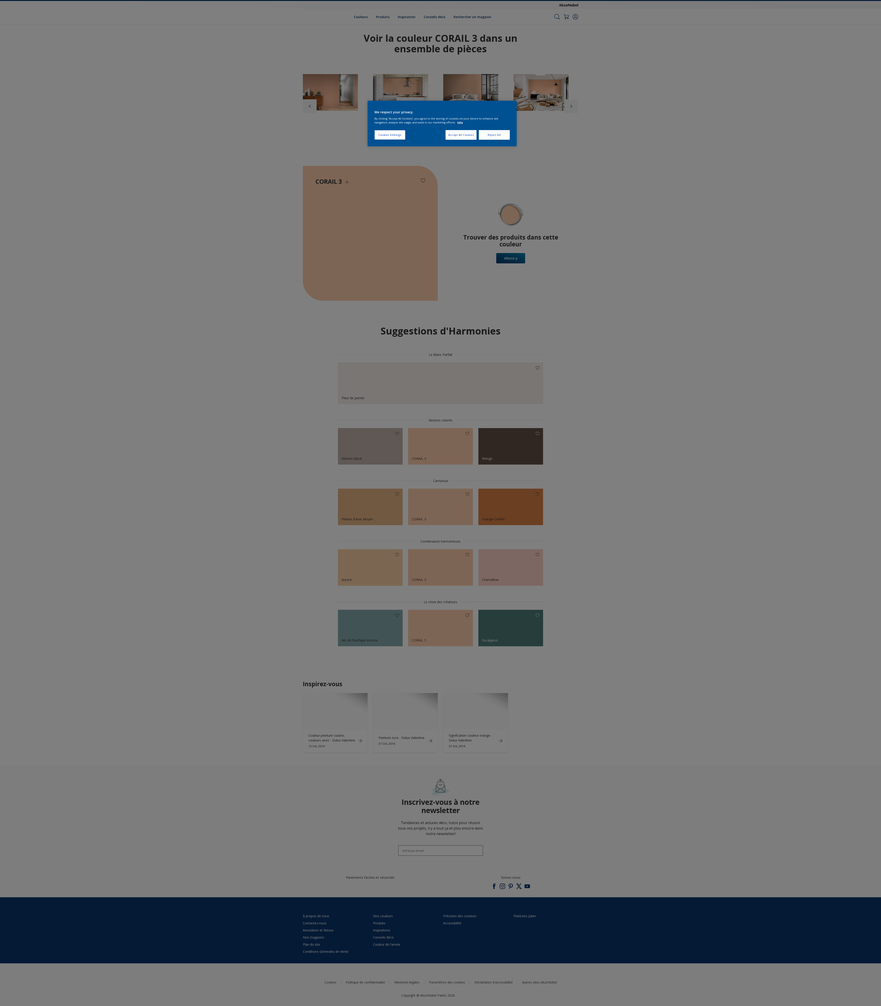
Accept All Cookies (461, 135)
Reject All (494, 135)
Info (460, 122)
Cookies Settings (389, 135)
